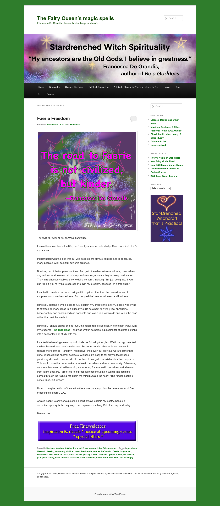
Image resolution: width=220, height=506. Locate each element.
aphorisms (131, 448)
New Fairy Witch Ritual (163, 161)
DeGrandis (106, 451)
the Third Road (62, 329)
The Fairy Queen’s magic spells (75, 18)
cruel (77, 451)
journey (86, 454)
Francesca (75, 124)
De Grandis (86, 451)
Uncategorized (158, 145)
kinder (94, 454)
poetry (51, 457)
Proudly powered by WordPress (110, 494)
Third (105, 457)
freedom (58, 454)
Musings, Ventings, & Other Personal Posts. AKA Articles (74, 448)
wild (111, 457)
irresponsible (75, 454)
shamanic (74, 457)
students (90, 457)
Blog (177, 87)
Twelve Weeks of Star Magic (165, 157)
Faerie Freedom (53, 118)
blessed (41, 451)
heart (65, 454)
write (116, 457)
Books (167, 87)
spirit (82, 457)
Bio (39, 94)
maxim (119, 454)
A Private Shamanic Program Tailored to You (136, 87)
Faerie (116, 451)
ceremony (60, 451)
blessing (50, 451)
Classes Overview (74, 87)
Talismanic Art (110, 448)
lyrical (112, 454)
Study (99, 457)
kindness (103, 454)
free (51, 454)
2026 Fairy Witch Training (164, 175)
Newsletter (54, 87)
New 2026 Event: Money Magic (167, 164)
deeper (96, 451)
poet (44, 457)
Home (41, 87)
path (39, 457)
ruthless (65, 457)
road (57, 457)
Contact (50, 94)
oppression (128, 454)
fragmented (125, 451)
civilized (70, 451)
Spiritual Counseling (98, 87)
